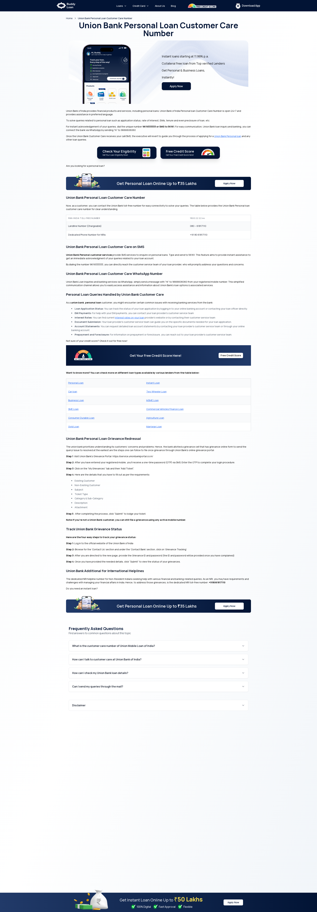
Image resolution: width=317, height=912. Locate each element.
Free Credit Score (231, 355)
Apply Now (176, 86)
